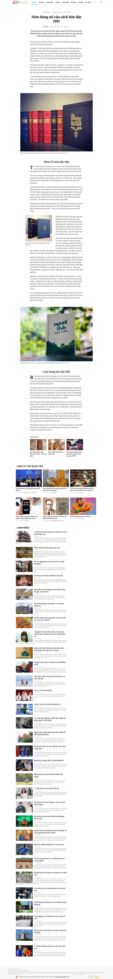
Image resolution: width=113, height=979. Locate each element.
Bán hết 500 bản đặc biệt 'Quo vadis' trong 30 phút (38, 454)
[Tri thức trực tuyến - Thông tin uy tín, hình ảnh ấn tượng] (20, 2)
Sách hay (41, 2)
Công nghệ (65, 2)
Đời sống (73, 2)
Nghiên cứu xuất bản (61, 12)
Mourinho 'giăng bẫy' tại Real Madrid (48, 760)
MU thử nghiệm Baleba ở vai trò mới (48, 845)
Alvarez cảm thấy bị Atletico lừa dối (48, 576)
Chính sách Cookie (61, 976)
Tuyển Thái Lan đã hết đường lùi (47, 704)
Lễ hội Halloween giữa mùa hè (80, 516)
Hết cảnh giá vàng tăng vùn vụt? (47, 548)
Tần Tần (45, 26)
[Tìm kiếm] (101, 2)
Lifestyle (80, 2)
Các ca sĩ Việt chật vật (43, 690)
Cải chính (88, 2)
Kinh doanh (49, 2)
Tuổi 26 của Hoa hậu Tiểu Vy (47, 788)
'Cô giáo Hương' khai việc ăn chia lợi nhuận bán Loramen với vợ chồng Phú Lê (49, 634)
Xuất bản (34, 2)
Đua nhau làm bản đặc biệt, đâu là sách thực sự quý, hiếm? (73, 454)
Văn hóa (57, 2)
